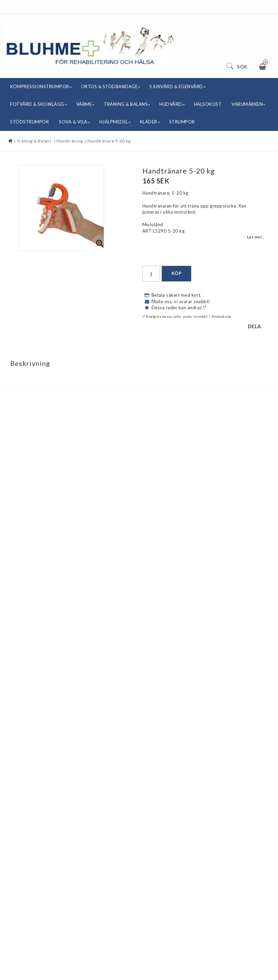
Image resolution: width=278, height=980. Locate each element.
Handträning (70, 140)
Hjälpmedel (113, 121)
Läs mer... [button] (255, 236)
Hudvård (170, 104)
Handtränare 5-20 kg (109, 140)
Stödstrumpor (29, 121)
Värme (84, 104)
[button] (100, 243)
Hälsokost (208, 104)
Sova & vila (73, 121)
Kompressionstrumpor (39, 86)
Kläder (148, 121)
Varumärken (247, 104)
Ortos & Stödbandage (109, 86)
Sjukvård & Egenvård (176, 86)
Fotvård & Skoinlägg (37, 104)
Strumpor (182, 121)
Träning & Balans (125, 104)
